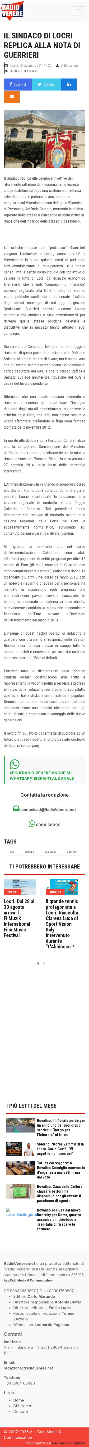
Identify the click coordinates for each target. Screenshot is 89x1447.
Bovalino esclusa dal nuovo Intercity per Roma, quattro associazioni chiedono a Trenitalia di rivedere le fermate (59, 1219)
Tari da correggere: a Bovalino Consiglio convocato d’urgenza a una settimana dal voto (61, 1170)
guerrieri (72, 851)
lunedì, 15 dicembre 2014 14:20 (31, 65)
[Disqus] (44, 1037)
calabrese (50, 851)
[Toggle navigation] (78, 11)
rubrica (55, 892)
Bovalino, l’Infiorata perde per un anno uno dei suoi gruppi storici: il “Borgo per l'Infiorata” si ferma (61, 1127)
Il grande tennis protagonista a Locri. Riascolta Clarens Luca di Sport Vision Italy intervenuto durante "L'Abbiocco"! (62, 924)
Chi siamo (22, 1405)
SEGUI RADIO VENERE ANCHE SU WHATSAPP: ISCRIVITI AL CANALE (42, 775)
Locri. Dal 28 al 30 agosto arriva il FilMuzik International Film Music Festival (19, 918)
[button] (38, 963)
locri (11, 851)
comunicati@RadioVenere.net (47, 809)
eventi (12, 892)
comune (29, 851)
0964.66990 (48, 825)
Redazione (71, 65)
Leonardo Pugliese (68, 1443)
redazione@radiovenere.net (28, 1368)
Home (18, 1400)
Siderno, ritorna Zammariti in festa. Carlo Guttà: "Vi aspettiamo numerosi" (60, 1149)
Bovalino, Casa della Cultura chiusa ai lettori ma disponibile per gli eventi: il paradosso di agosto (59, 1193)
